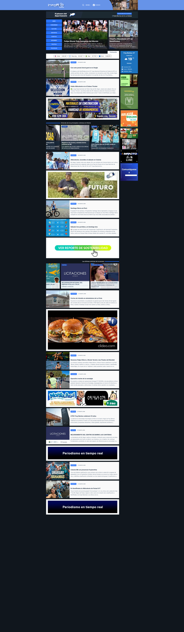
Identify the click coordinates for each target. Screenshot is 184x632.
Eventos (73, 411)
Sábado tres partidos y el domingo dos (84, 227)
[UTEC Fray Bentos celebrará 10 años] (58, 417)
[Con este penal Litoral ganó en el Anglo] (58, 68)
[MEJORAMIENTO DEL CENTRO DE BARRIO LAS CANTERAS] (58, 435)
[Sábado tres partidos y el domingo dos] (58, 228)
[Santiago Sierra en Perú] (58, 209)
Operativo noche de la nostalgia (82, 378)
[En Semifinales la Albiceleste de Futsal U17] (58, 489)
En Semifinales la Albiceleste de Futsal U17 (85, 488)
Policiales (73, 293)
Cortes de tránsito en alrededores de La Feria (86, 298)
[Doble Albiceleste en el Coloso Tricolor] (58, 87)
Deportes (73, 62)
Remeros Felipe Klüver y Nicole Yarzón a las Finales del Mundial (93, 360)
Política (73, 430)
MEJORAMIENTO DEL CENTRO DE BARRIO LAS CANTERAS (91, 435)
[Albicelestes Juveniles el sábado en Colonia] (58, 160)
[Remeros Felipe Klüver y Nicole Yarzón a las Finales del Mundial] (58, 361)
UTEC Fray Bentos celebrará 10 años (83, 416)
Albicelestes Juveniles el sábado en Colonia (86, 160)
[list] (108, 16)
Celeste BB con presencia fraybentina (84, 470)
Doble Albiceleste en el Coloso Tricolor (84, 86)
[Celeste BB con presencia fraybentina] (58, 470)
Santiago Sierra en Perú (79, 208)
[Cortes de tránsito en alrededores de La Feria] (58, 299)
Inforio (88, 5)
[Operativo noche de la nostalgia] (58, 379)
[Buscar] (83, 5)
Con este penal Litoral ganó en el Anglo (84, 68)
